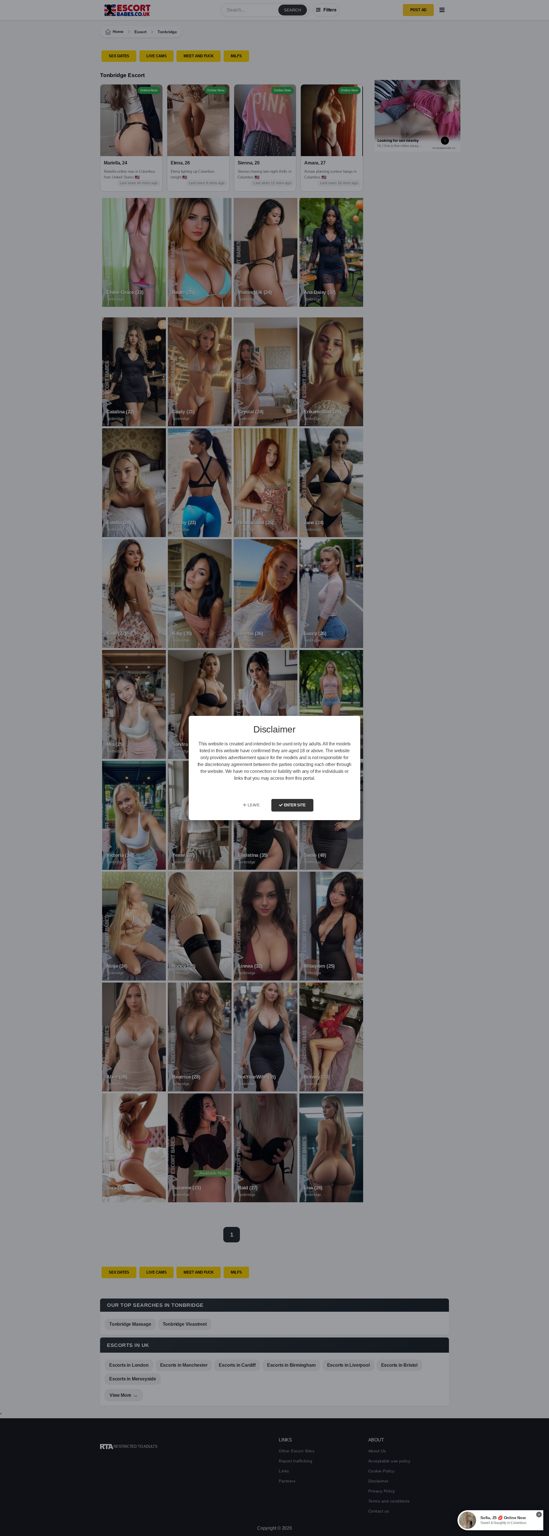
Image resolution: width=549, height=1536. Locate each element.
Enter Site (294, 805)
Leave (253, 805)
